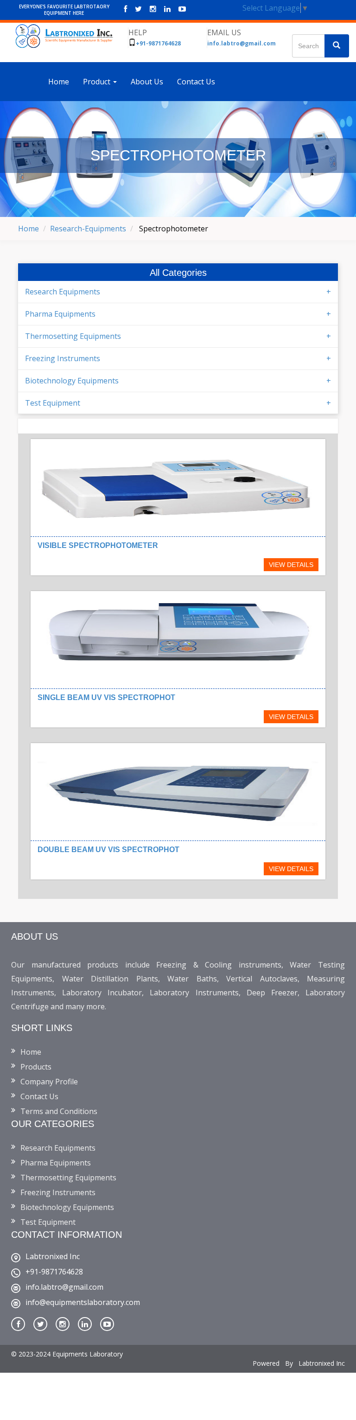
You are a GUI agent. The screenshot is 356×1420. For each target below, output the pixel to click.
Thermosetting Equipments (73, 336)
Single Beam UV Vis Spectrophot (106, 697)
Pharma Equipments (60, 314)
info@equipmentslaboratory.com (82, 1302)
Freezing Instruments (62, 358)
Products (35, 1067)
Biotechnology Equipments (72, 381)
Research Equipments (62, 292)
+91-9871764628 (158, 43)
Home (58, 81)
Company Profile (49, 1081)
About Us (147, 81)
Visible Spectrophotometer (98, 545)
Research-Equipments (88, 228)
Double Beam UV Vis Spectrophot (108, 849)
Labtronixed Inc (52, 1256)
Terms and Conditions (58, 1111)
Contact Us (196, 81)
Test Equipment (52, 403)
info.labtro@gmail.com (241, 43)
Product (97, 81)
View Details (291, 564)
